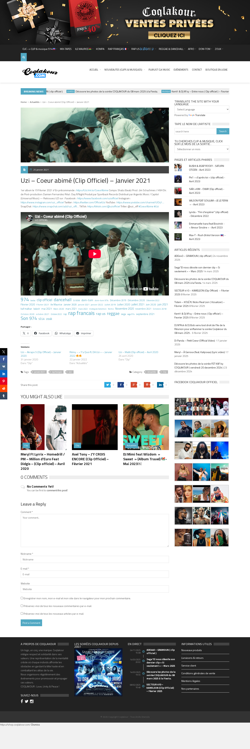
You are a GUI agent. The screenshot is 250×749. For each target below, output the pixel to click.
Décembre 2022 (152, 300)
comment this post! (57, 490)
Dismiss (35, 724)
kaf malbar (26, 309)
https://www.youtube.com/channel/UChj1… (140, 202)
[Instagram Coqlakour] (32, 702)
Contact (197, 69)
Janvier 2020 (70, 304)
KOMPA (100, 49)
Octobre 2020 (27, 314)
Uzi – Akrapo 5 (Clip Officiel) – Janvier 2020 (41, 354)
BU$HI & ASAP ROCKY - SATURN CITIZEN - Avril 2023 (206, 168)
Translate (200, 115)
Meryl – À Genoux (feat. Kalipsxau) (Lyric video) (199, 352)
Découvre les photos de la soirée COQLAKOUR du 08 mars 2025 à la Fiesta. (107, 91)
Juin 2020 (151, 304)
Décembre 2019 (118, 300)
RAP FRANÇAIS (116, 49)
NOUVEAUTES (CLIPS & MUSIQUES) (123, 69)
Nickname (27, 554)
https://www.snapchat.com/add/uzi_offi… (56, 206)
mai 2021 (46, 309)
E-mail (25, 568)
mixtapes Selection (98, 308)
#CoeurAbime (146, 206)
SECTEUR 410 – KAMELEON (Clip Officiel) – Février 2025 (160, 688)
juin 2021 (163, 304)
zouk (49, 319)
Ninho (111, 309)
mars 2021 (71, 309)
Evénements (181, 69)
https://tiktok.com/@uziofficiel (103, 206)
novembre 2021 (143, 309)
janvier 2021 (83, 304)
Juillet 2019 (110, 304)
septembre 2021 (145, 314)
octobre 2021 (42, 314)
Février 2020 (28, 304)
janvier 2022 (97, 304)
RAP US (135, 49)
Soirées (61, 91)
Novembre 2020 (124, 309)
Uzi (70, 371)
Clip (164, 371)
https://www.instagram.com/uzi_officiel (42, 202)
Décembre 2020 (136, 300)
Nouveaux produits (191, 650)
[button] (183, 407)
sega (123, 314)
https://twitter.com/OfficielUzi (89, 202)
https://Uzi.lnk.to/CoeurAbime (92, 190)
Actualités (34, 102)
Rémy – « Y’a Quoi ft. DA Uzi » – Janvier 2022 (91, 354)
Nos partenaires (190, 689)
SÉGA (41, 319)
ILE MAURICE (82, 49)
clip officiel (44, 300)
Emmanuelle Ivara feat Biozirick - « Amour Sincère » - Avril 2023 (207, 225)
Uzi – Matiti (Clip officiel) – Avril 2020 (138, 352)
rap (65, 314)
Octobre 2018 (160, 309)
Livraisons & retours (192, 658)
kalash (36, 309)
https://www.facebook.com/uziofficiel (97, 198)
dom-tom (87, 300)
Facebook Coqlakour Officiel (196, 382)
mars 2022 (83, 308)
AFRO (191, 49)
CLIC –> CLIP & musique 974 (38, 49)
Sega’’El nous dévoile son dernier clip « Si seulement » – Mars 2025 (197, 269)
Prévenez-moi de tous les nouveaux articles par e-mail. (54, 614)
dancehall (63, 300)
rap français (57, 371)
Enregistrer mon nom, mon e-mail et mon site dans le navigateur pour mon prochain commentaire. (77, 598)
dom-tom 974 (102, 300)
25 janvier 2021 (41, 169)
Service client (188, 665)
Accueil (93, 69)
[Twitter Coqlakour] (27, 702)
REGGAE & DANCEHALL (171, 49)
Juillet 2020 (123, 304)
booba (32, 300)
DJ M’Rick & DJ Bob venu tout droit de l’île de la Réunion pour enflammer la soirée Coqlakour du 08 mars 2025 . (200, 329)
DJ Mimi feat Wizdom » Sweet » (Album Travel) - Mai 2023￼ (145, 459)
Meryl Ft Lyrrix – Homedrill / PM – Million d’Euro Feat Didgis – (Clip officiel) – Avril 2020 (43, 461)
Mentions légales (190, 681)
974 (25, 299)
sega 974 (131, 314)
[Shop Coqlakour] (125, 22)
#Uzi (156, 206)
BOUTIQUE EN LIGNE (216, 69)
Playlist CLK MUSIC (159, 69)
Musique (157, 91)
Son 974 (29, 318)
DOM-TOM (204, 49)
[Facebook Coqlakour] (22, 702)
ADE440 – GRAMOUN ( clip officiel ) (193, 256)
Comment (27, 512)
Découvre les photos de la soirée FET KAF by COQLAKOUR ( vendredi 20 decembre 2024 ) (198, 365)
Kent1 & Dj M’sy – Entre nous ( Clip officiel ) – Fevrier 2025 (194, 91)
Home (24, 102)
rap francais (81, 313)
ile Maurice (56, 304)
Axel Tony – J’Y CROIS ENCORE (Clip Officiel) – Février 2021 (90, 459)
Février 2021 (42, 304)
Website (25, 583)
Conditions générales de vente (198, 673)
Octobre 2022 (56, 314)
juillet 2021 (138, 304)
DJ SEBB (76, 300)
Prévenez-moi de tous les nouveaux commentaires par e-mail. (58, 606)
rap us (100, 314)
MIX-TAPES (66, 49)
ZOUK (218, 49)
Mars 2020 (58, 309)
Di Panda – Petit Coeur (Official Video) (195, 340)
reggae (113, 313)
